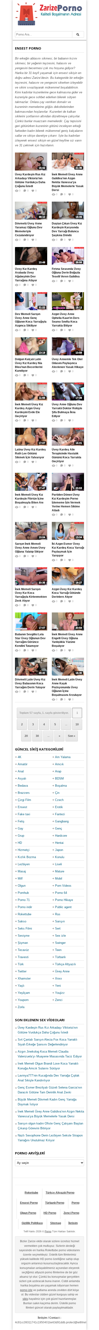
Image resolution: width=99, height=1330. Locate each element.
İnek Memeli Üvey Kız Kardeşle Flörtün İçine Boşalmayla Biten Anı (29, 498)
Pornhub (23, 893)
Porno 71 (24, 900)
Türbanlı (60, 957)
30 (37, 736)
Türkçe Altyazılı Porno (60, 1192)
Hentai (59, 842)
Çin (57, 792)
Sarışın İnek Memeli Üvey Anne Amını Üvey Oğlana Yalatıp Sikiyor (30, 547)
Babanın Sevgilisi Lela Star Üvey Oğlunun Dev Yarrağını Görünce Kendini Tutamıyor (30, 640)
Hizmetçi (23, 850)
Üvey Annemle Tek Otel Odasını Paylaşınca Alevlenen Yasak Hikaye (68, 363)
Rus (57, 914)
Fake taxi (24, 814)
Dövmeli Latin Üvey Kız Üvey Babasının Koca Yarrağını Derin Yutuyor (30, 683)
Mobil (58, 878)
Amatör (22, 764)
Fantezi (60, 814)
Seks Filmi (25, 928)
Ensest (22, 807)
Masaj (22, 871)
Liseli (58, 864)
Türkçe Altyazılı (65, 964)
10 (77, 724)
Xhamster (24, 978)
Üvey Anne (62, 971)
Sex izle (60, 935)
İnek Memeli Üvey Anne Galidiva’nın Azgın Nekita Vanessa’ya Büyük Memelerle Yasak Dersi (68, 182)
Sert (58, 928)
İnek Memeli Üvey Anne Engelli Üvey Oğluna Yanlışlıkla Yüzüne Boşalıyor (67, 640)
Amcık (59, 764)
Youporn (23, 1000)
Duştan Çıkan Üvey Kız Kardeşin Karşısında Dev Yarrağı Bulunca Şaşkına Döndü (67, 229)
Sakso (22, 921)
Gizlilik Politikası (32, 1223)
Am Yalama (62, 757)
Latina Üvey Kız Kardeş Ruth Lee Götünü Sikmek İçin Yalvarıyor (30, 453)
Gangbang (62, 821)
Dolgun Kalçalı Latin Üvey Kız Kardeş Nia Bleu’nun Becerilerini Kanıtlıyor (28, 365)
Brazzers (24, 792)
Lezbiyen (24, 864)
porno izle (26, 1290)
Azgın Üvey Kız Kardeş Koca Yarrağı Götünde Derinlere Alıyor (67, 593)
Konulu (59, 857)
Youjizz (60, 993)
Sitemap (55, 1223)
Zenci (58, 1000)
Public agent (63, 907)
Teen (58, 950)
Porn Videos (63, 885)
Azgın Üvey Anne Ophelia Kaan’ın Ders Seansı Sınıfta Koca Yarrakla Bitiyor (65, 319)
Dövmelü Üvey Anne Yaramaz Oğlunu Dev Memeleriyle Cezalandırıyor (28, 229)
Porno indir (25, 907)
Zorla (21, 1007)
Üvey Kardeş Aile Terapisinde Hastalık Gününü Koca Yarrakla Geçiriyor (66, 455)
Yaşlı (21, 985)
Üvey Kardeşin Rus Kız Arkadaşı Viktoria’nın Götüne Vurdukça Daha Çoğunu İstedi (30, 180)
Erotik (59, 807)
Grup (21, 835)
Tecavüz (23, 950)
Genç (58, 828)
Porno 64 (61, 893)
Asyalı (22, 778)
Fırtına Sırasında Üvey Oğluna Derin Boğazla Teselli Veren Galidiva (66, 272)
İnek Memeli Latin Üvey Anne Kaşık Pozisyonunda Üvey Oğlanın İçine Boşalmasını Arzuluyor (67, 687)
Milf (20, 878)
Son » (71, 736)
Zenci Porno (71, 1213)
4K (19, 757)
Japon (59, 850)
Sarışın (60, 921)
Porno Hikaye (64, 900)
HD (20, 842)
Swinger (60, 943)
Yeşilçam (24, 993)
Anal (21, 771)
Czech (59, 800)
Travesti (23, 957)
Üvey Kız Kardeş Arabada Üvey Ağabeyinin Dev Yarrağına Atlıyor (26, 274)
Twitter (22, 971)
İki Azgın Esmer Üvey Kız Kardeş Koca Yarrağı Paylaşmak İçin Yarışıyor (68, 549)
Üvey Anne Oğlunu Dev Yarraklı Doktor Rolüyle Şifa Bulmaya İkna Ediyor (67, 410)
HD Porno (50, 1213)
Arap (58, 771)
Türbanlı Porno (54, 1202)
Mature (59, 871)
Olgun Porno (28, 1213)
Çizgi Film (24, 800)
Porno (75, 1202)
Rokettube (24, 914)
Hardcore (61, 835)
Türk (21, 964)
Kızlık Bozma (27, 857)
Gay (20, 828)
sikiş (25, 1299)
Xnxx (58, 978)
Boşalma (61, 785)
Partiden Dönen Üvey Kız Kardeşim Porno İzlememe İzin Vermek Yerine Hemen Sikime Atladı (66, 502)
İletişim (73, 1223)
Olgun (22, 885)
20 (26, 736)
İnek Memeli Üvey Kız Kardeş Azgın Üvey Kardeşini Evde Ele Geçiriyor (29, 410)
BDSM (59, 778)
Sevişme (23, 935)
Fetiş (21, 821)
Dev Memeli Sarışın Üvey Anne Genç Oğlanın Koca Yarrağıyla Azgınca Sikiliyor (31, 319)
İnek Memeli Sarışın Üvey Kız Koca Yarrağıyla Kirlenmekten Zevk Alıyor (31, 595)
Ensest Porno (29, 1202)
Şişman (23, 943)
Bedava (23, 785)
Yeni (58, 985)
